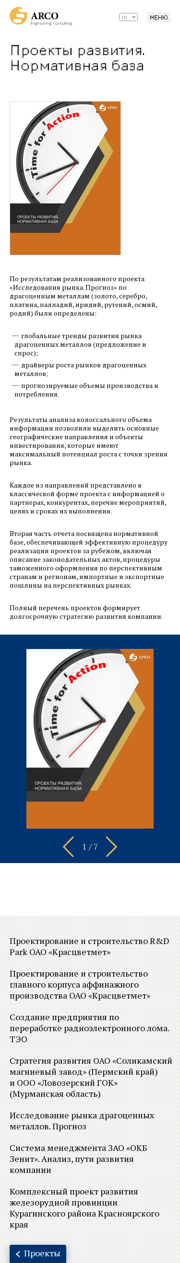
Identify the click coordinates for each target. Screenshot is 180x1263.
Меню (159, 17)
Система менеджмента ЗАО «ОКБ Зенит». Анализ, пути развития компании (78, 1158)
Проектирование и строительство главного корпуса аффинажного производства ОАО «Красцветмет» (80, 984)
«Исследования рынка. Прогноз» (63, 287)
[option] (90, 739)
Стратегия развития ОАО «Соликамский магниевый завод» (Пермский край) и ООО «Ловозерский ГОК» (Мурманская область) (91, 1077)
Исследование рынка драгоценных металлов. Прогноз (82, 1120)
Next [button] (111, 846)
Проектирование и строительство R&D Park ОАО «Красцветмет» (89, 946)
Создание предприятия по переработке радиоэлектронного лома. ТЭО (89, 1028)
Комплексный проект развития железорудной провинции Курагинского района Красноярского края (84, 1207)
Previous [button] (68, 846)
